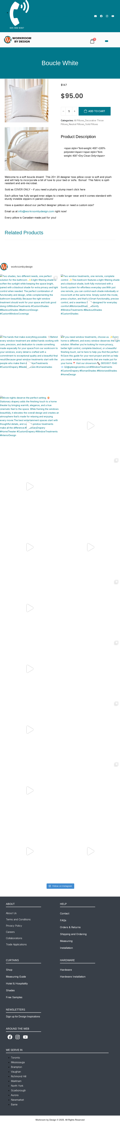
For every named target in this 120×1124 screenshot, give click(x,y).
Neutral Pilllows (76, 124)
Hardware (66, 969)
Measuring (66, 941)
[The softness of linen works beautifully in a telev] (90, 790)
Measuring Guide (16, 976)
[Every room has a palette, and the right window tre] (29, 790)
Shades (10, 990)
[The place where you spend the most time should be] (29, 668)
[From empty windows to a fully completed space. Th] (90, 851)
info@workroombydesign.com (36, 211)
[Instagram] (107, 16)
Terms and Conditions (18, 919)
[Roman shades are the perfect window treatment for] (90, 486)
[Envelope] (95, 16)
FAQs (63, 920)
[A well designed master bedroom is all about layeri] (90, 425)
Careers (10, 931)
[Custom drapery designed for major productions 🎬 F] (90, 729)
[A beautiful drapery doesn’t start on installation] (29, 729)
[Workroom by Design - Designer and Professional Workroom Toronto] (18, 39)
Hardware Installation (72, 976)
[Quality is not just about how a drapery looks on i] (29, 608)
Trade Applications (16, 944)
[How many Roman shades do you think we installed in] (29, 547)
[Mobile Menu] (106, 41)
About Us (11, 913)
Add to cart (96, 111)
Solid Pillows (91, 124)
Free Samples (14, 997)
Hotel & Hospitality (17, 983)
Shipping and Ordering (73, 934)
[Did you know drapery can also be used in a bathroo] (90, 608)
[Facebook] (101, 16)
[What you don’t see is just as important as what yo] (90, 547)
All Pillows (79, 120)
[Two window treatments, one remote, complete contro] (90, 304)
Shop (9, 969)
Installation (66, 947)
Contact (64, 913)
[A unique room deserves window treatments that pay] (90, 668)
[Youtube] (112, 16)
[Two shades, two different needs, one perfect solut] (29, 304)
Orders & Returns (70, 927)
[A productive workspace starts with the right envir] (29, 486)
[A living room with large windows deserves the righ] (29, 851)
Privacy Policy (14, 925)
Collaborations (14, 938)
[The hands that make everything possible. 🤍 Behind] (29, 364)
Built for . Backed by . (60, 16)
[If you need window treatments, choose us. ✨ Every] (90, 364)
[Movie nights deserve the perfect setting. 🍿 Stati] (29, 425)
